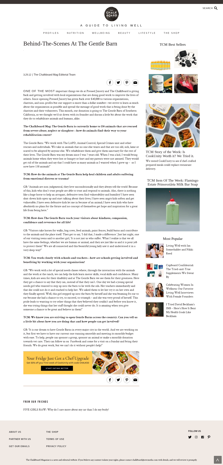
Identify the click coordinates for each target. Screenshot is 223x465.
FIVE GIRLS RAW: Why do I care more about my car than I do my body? (66, 409)
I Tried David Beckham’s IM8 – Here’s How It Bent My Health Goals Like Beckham (181, 310)
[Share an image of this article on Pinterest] (126, 82)
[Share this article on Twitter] (118, 82)
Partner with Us (20, 439)
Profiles (51, 33)
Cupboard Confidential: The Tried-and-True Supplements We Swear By (180, 271)
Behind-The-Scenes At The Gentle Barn (70, 44)
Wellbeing (101, 33)
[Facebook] (202, 436)
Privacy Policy (56, 446)
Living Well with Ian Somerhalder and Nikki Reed (179, 249)
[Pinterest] (209, 436)
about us (15, 432)
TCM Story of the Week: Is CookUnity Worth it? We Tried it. (170, 154)
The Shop (172, 33)
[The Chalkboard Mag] (111, 13)
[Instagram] (196, 436)
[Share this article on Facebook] (109, 82)
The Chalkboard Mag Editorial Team (54, 74)
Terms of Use (55, 439)
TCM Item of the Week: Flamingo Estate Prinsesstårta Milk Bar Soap (172, 182)
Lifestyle (147, 33)
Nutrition (75, 33)
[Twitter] (189, 436)
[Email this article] (135, 82)
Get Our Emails (19, 446)
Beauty (124, 33)
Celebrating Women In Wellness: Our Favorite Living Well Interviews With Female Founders (179, 290)
